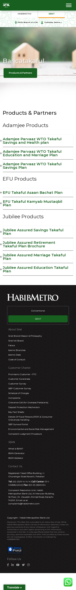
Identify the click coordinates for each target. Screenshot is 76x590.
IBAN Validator (15, 458)
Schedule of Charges (18, 393)
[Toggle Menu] (69, 5)
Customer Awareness (19, 379)
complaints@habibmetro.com (24, 503)
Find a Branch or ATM (28, 22)
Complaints (14, 398)
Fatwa (11, 345)
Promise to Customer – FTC (22, 374)
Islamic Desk (14, 354)
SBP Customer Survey (19, 388)
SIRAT (52, 14)
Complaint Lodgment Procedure (25, 434)
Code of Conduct (16, 359)
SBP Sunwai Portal (18, 424)
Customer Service (52, 22)
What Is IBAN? (15, 448)
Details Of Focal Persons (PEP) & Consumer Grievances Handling (30, 418)
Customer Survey (17, 383)
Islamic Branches (16, 350)
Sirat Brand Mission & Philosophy (25, 336)
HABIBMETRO (24, 14)
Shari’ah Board (16, 340)
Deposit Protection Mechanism (24, 407)
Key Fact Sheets (16, 412)
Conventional (38, 310)
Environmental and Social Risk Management (31, 429)
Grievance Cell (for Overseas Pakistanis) (28, 402)
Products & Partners (20, 73)
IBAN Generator (16, 453)
